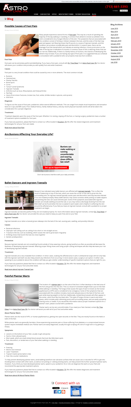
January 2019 (115, 44)
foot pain (72, 35)
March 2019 (115, 38)
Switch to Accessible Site (122, 1)
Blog (94, 14)
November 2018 (116, 50)
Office (54, 14)
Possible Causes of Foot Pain (21, 26)
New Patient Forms (66, 14)
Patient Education (82, 14)
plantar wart (56, 284)
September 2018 (117, 56)
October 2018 (116, 53)
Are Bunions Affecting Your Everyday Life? (29, 134)
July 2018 (114, 62)
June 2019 (114, 28)
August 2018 (115, 59)
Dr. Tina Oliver (73, 63)
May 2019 (114, 32)
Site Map (55, 403)
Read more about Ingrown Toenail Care (19, 269)
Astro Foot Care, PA (90, 63)
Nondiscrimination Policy (66, 403)
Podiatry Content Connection (92, 403)
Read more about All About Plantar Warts (19, 375)
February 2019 (116, 41)
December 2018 (116, 47)
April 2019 (114, 35)
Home (36, 14)
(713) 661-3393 (116, 6)
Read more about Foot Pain (14, 128)
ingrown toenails (84, 191)
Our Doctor (45, 14)
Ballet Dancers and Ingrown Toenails (26, 182)
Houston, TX (62, 122)
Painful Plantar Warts (17, 275)
